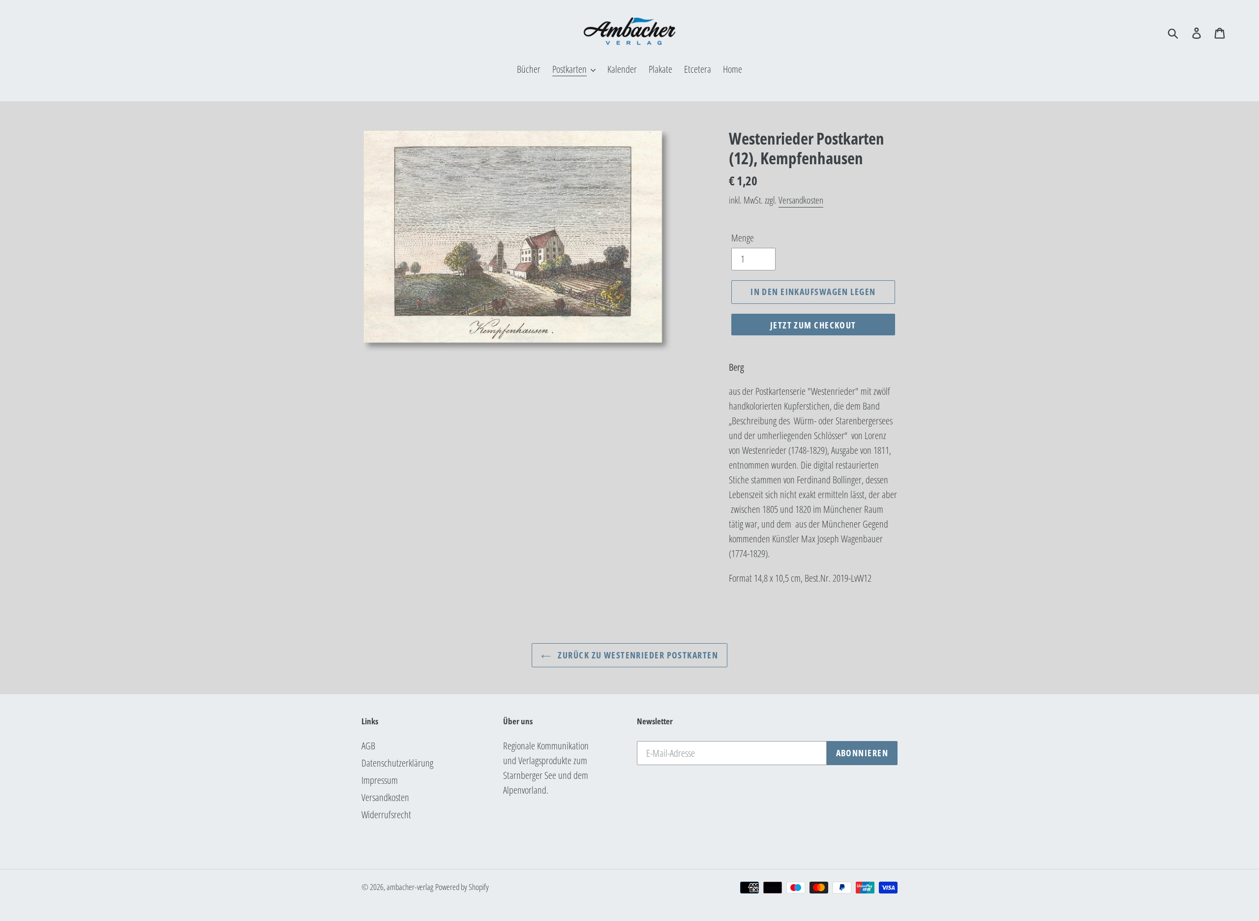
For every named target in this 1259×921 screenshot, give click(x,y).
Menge (742, 237)
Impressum (379, 780)
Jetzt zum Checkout (813, 325)
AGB (368, 745)
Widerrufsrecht (386, 814)
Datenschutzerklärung (397, 763)
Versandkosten (801, 200)
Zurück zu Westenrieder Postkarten (637, 655)
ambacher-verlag (410, 886)
